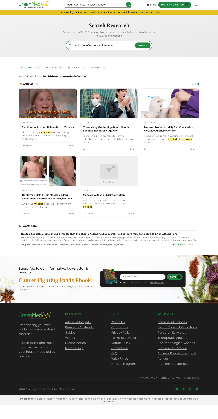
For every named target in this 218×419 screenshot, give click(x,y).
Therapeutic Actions (172, 338)
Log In (164, 4)
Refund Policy (191, 377)
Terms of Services (124, 338)
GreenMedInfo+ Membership (76, 345)
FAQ (114, 353)
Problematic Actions (172, 348)
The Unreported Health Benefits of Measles (48, 127)
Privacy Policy (121, 332)
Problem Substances (173, 364)
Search (142, 45)
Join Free (178, 4)
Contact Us (119, 327)
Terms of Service (169, 377)
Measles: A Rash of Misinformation (104, 195)
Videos (70, 338)
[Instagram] (177, 389)
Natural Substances (172, 322)
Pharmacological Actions (176, 343)
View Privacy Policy (157, 282)
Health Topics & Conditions (177, 327)
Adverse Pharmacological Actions (177, 356)
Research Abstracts (79, 327)
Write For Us (119, 358)
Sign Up (172, 276)
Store (153, 4)
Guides (70, 332)
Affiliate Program (123, 364)
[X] (197, 389)
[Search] (128, 4)
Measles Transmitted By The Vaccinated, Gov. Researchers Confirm (169, 128)
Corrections (119, 348)
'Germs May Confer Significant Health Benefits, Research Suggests (106, 128)
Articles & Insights (78, 322)
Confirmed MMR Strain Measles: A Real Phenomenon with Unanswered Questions (47, 196)
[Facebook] (183, 389)
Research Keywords (172, 332)
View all (195, 83)
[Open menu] (196, 5)
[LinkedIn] (190, 389)
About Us (118, 322)
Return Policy (120, 343)
